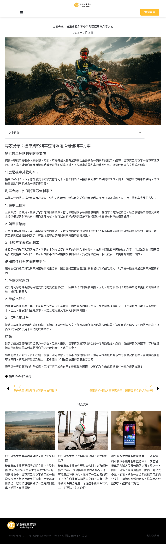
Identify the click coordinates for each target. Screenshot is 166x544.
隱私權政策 (152, 536)
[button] (21, 12)
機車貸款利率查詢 (20, 376)
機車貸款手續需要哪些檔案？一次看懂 (134, 456)
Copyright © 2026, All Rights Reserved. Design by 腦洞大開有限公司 (47, 536)
